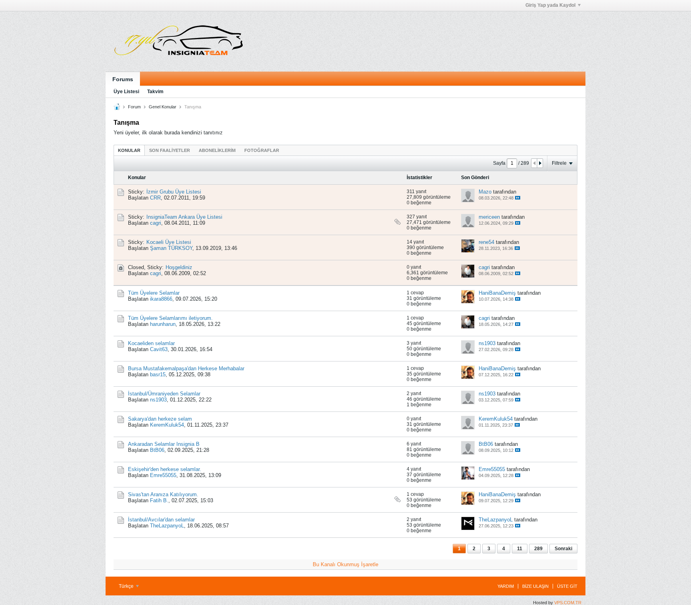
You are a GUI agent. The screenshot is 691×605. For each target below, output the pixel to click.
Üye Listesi (126, 91)
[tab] (129, 150)
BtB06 (157, 450)
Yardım (505, 586)
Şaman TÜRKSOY (171, 248)
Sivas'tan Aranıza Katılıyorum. (163, 494)
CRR (155, 198)
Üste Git (567, 586)
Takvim (155, 91)
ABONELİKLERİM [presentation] (217, 150)
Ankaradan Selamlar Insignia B (164, 444)
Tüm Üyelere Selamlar (154, 293)
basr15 (158, 374)
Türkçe (127, 586)
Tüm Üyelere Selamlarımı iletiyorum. (170, 318)
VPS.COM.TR (567, 602)
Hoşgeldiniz (179, 267)
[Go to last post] (517, 198)
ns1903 (487, 343)
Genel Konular (162, 106)
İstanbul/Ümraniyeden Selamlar (164, 394)
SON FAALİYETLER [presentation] (169, 150)
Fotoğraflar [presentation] (261, 150)
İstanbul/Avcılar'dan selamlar (161, 520)
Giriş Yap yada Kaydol (550, 5)
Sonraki (563, 548)
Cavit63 (159, 349)
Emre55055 (163, 475)
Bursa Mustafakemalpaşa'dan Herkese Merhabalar (186, 368)
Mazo (485, 192)
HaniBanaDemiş (497, 293)
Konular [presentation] (129, 150)
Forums (122, 79)
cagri (155, 223)
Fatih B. (159, 500)
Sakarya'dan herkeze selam (160, 419)
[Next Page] (540, 163)
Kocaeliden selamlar (151, 343)
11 (519, 548)
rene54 (486, 242)
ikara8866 (161, 299)
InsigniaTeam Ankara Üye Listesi (184, 217)
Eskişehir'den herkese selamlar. (164, 469)
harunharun (163, 324)
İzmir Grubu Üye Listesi (173, 192)
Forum (134, 106)
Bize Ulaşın (535, 586)
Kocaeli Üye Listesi (168, 242)
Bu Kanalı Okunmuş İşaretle (345, 564)
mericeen (489, 217)
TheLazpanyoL (167, 526)
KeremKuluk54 (167, 425)
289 (538, 548)
